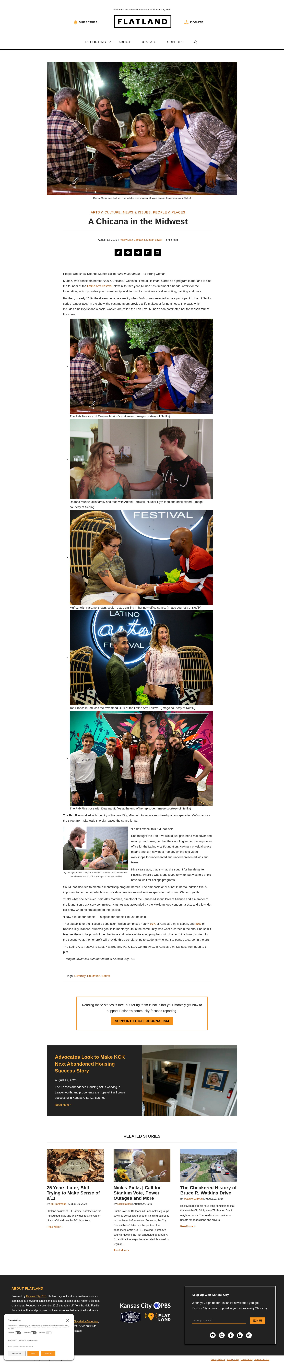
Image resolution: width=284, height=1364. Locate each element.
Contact (149, 42)
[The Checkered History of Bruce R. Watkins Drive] (208, 1165)
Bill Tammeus (58, 1203)
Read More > (54, 1226)
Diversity (79, 976)
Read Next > (63, 1104)
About (124, 42)
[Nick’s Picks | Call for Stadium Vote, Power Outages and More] (142, 1165)
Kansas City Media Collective (81, 1321)
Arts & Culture (106, 212)
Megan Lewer (154, 239)
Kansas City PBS (36, 1296)
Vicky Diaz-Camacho (132, 239)
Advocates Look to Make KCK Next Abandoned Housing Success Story (90, 1063)
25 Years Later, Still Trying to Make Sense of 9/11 (73, 1193)
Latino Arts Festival (99, 286)
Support (175, 42)
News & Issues (137, 212)
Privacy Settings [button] (218, 1359)
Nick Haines (124, 1203)
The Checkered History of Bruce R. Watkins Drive (208, 1190)
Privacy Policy (233, 1359)
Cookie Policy (247, 1359)
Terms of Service (261, 1359)
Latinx (106, 976)
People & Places (169, 212)
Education (93, 976)
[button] (109, 42)
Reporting (95, 42)
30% (198, 923)
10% (153, 923)
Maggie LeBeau (193, 1198)
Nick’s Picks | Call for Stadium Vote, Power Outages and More (137, 1193)
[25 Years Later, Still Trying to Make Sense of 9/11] (75, 1165)
